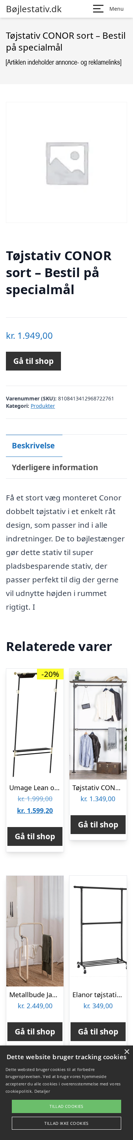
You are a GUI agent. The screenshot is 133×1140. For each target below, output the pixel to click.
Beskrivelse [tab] (33, 445)
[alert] (66, 1093)
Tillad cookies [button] (66, 1106)
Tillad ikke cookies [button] (66, 1123)
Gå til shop (33, 361)
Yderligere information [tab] (55, 467)
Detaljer (42, 1091)
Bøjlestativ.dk (34, 9)
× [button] (126, 1052)
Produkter (43, 405)
